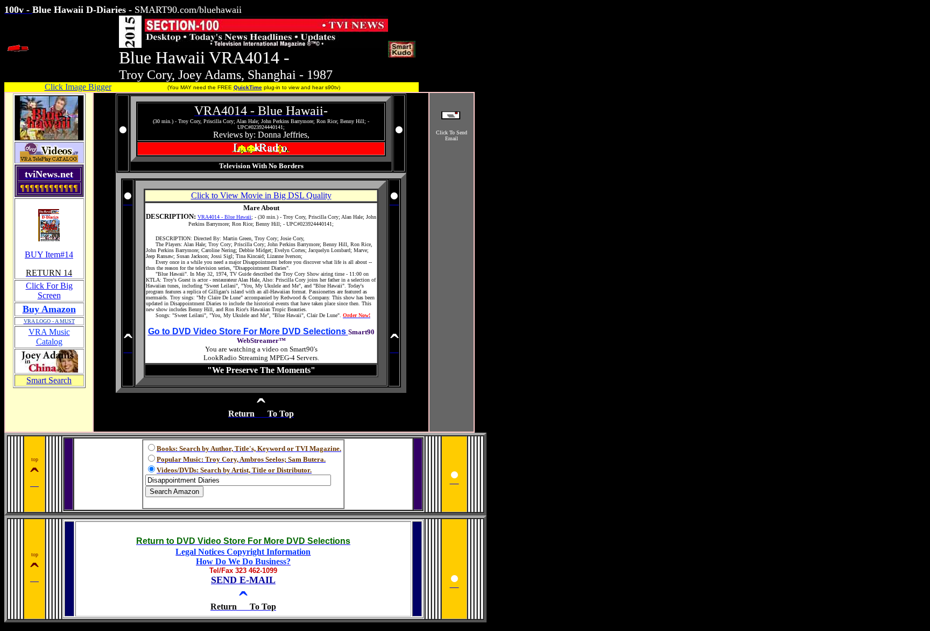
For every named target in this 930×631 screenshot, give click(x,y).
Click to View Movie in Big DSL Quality (261, 195)
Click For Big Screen (49, 290)
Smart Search (49, 380)
